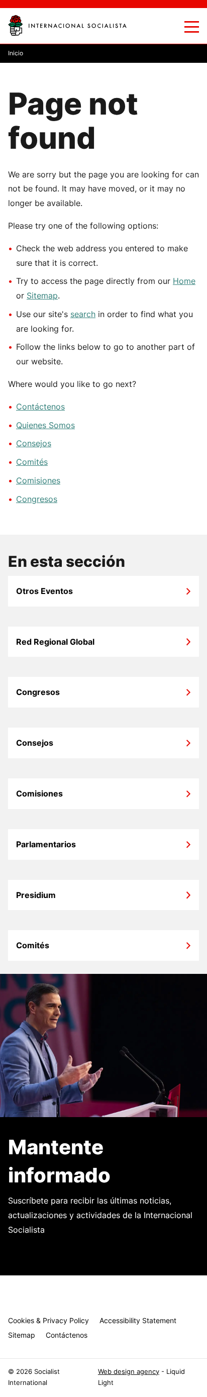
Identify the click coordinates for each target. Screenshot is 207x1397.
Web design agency (128, 1371)
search (82, 314)
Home (184, 281)
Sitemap (42, 295)
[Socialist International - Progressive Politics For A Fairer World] (67, 25)
